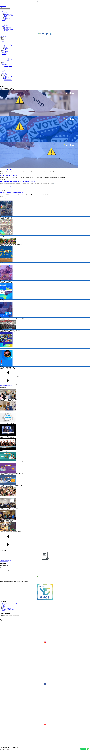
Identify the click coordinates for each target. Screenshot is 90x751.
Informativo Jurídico (7, 27)
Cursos (5, 19)
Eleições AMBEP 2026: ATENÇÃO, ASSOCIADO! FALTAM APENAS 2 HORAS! (17, 181)
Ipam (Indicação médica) (8, 14)
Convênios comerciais (7, 18)
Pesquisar (1, 7)
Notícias (3, 20)
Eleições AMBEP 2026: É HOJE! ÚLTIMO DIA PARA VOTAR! (14, 187)
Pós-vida (5, 17)
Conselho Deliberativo (8, 24)
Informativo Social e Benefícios (9, 29)
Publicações (4, 26)
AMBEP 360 (4, 52)
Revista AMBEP (7, 30)
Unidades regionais (5, 12)
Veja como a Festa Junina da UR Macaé (8, 175)
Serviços (3, 13)
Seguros (5, 16)
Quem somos (4, 11)
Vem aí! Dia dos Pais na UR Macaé (7, 169)
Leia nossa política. (9, 747)
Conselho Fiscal (6, 25)
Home (3, 10)
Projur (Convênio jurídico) (8, 15)
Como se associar (5, 21)
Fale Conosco (4, 53)
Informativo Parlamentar (8, 28)
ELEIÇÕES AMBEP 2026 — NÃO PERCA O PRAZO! (12, 192)
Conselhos (4, 23)
